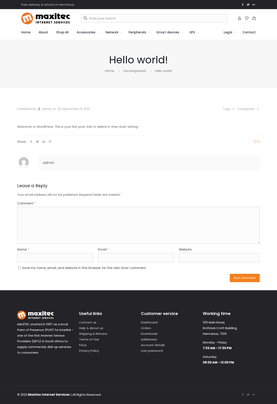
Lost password (152, 351)
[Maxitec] (45, 18)
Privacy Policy (89, 351)
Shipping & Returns (93, 334)
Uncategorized (134, 71)
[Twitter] (248, 4)
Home (109, 71)
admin (47, 109)
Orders (146, 328)
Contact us (87, 322)
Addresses (149, 339)
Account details (153, 345)
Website (185, 249)
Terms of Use (89, 339)
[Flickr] (253, 4)
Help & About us (91, 328)
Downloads (149, 334)
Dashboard (149, 322)
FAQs (83, 345)
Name (23, 249)
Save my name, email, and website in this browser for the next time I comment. (84, 268)
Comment (26, 203)
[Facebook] (242, 4)
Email (103, 249)
